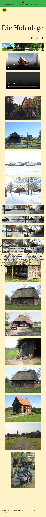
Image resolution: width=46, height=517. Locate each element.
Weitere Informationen (17, 273)
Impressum (34, 273)
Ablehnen (19, 270)
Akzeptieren (6, 270)
